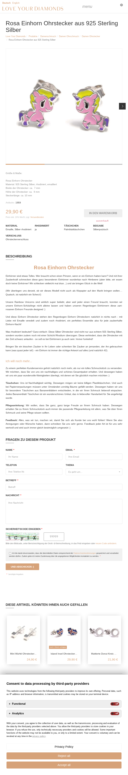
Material (12, 225)
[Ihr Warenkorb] (111, 6)
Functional (19, 704)
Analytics (18, 713)
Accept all (64, 765)
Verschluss (13, 235)
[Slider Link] (64, 106)
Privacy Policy (64, 746)
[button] (122, 106)
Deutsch (6, 3)
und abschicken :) (22, 566)
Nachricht (13, 495)
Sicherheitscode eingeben (24, 529)
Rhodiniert (42, 225)
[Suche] (94, 6)
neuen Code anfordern (106, 543)
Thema (70, 465)
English (16, 3)
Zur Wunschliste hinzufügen (82, 212)
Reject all (64, 756)
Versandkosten (37, 217)
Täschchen (71, 225)
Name (10, 450)
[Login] (103, 6)
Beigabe (98, 225)
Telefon (11, 465)
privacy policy (39, 736)
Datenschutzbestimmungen (85, 553)
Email (70, 450)
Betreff (12, 480)
